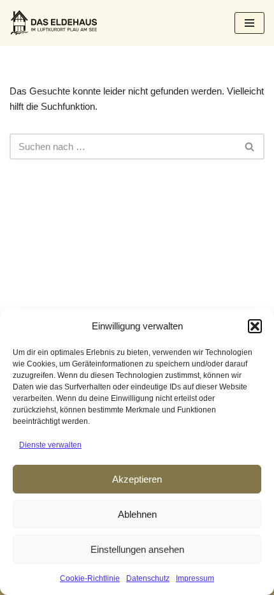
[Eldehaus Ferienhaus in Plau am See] (54, 22)
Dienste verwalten (50, 445)
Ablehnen (137, 514)
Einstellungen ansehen (137, 549)
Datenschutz (147, 578)
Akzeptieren (137, 479)
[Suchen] (250, 146)
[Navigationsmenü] (249, 23)
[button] (255, 326)
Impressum (195, 578)
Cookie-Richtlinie (90, 578)
